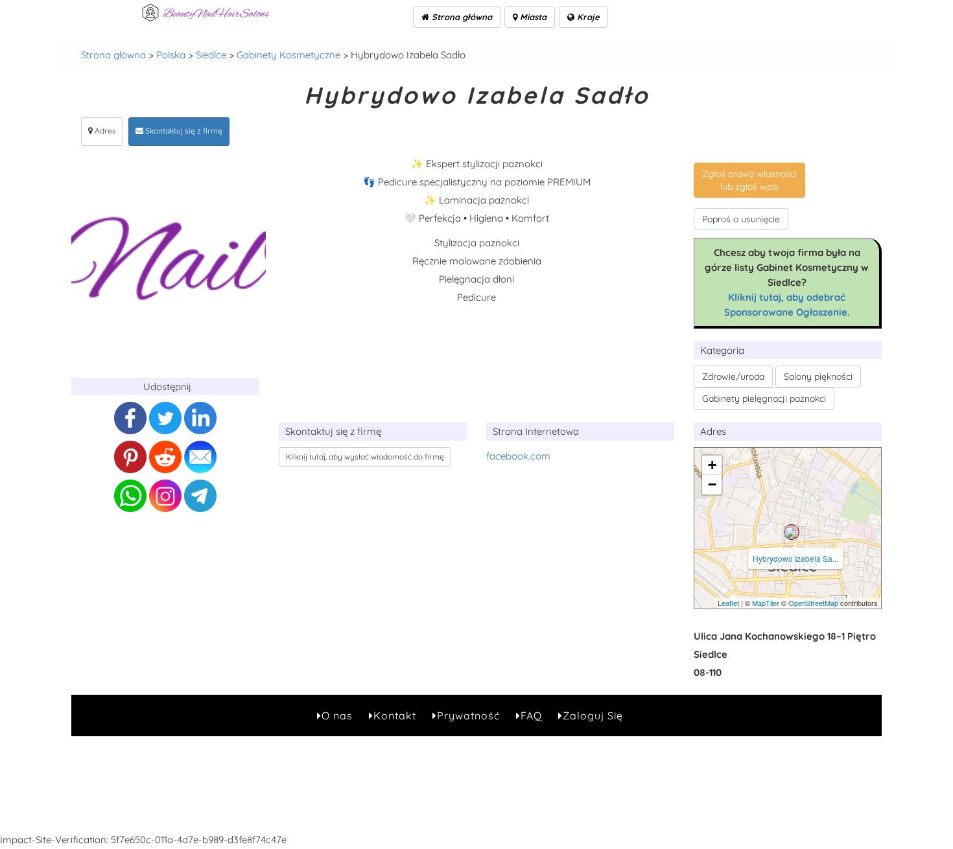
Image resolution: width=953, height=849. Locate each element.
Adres (104, 130)
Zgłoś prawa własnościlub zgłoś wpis (749, 180)
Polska (170, 55)
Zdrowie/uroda (733, 376)
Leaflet (728, 603)
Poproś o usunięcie (741, 219)
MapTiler (765, 603)
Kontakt (394, 715)
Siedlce (211, 55)
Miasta (532, 17)
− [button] (712, 484)
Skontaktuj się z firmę (182, 130)
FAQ (531, 715)
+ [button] (712, 465)
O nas (337, 715)
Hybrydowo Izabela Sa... (795, 558)
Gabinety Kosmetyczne (288, 55)
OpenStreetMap (813, 603)
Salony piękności (818, 376)
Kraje (587, 17)
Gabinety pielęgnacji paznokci (764, 398)
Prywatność (468, 715)
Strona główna (460, 17)
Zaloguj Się (593, 715)
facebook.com (518, 456)
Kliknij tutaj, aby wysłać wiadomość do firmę (365, 456)
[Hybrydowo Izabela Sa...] (791, 532)
